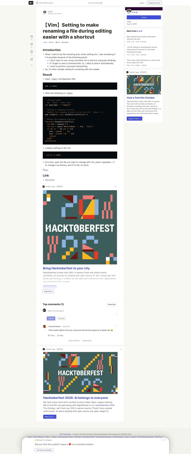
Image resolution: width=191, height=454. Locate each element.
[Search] (37, 3)
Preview (61, 318)
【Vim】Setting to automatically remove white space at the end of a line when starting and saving (141, 50)
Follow (143, 17)
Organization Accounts (103, 437)
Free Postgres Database (145, 437)
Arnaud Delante (54, 326)
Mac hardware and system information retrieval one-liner (141, 39)
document (50, 180)
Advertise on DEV (88, 437)
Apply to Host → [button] (134, 119)
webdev (65, 42)
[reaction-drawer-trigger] (31, 37)
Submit (51, 318)
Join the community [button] (44, 450)
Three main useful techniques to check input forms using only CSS (143, 62)
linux (58, 42)
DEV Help (78, 437)
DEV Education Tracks (66, 437)
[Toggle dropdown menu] (115, 186)
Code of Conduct (74, 340)
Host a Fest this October (141, 97)
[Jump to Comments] (31, 45)
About (127, 437)
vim (45, 42)
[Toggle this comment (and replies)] (44, 330)
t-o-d (50, 12)
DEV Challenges (39, 437)
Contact (133, 437)
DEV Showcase (118, 437)
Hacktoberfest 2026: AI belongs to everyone (75, 398)
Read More (48, 291)
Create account (154, 3)
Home (30, 437)
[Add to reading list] (31, 53)
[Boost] (31, 59)
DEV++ (48, 437)
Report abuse (87, 340)
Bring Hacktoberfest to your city (66, 268)
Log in (142, 3)
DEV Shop (158, 437)
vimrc (51, 42)
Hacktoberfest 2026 (104, 405)
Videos (54, 437)
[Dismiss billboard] (164, 440)
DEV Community (65, 434)
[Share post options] (32, 65)
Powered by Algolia (94, 3)
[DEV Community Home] (30, 3)
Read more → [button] (50, 417)
